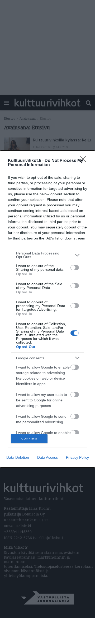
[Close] (85, 161)
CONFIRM (29, 438)
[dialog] (47, 309)
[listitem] (47, 255)
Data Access (47, 457)
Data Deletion (17, 457)
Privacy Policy (77, 457)
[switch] (74, 267)
